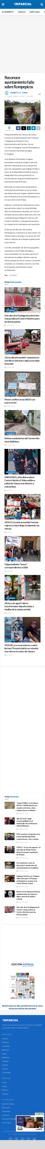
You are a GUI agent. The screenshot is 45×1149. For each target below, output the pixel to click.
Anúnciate (6, 1111)
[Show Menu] (3, 4)
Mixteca (5, 1090)
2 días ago (9, 571)
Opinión (5, 1061)
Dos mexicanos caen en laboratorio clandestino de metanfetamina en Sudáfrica (27, 865)
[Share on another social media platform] (38, 128)
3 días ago (9, 655)
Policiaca (5, 1042)
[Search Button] (42, 4)
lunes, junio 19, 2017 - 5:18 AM (20, 96)
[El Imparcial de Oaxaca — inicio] (22, 1020)
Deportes (6, 1057)
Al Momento (8, 12)
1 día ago (9, 490)
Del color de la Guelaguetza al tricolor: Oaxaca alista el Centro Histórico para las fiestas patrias (22, 318)
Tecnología (6, 1072)
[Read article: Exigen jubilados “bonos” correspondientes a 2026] (22, 549)
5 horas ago (10, 367)
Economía (6, 1046)
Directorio (6, 1107)
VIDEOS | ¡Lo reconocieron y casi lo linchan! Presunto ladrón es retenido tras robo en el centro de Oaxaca (21, 648)
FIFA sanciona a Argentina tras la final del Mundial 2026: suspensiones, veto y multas (28, 836)
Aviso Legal (6, 1123)
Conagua (13, 275)
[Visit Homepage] (22, 4)
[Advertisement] (22, 46)
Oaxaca (22, 12)
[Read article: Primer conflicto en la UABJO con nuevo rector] (22, 384)
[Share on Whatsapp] (29, 128)
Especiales (35, 12)
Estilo (4, 1054)
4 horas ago (10, 325)
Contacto (6, 1115)
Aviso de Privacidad (9, 1119)
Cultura (5, 1069)
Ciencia (5, 1065)
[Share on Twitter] (23, 128)
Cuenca (5, 1094)
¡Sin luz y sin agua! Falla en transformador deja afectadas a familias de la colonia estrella (19, 606)
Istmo (4, 1082)
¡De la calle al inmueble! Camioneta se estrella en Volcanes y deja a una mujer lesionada (22, 360)
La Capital (10, 310)
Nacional (5, 1050)
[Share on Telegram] (33, 128)
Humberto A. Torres (19, 93)
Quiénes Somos (8, 1104)
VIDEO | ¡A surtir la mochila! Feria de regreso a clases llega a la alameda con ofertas (21, 525)
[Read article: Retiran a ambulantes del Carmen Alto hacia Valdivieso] (22, 423)
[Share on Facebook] (18, 128)
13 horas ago (10, 406)
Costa (4, 1086)
